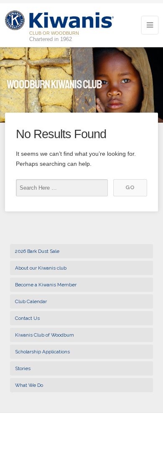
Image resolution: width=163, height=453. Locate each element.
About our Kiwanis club (40, 268)
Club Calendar (31, 301)
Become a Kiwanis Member (45, 285)
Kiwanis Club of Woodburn (44, 335)
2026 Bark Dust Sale (37, 251)
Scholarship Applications (42, 352)
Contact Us (27, 318)
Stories (23, 368)
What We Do (29, 385)
